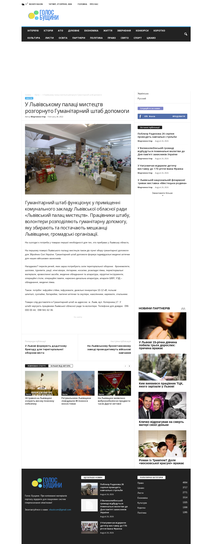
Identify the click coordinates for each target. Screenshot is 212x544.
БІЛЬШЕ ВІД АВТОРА (60, 366)
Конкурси (142, 30)
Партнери (78, 37)
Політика (96, 37)
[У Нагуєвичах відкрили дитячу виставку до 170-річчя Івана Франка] (89, 527)
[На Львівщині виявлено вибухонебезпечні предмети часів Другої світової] (114, 383)
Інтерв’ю (33, 30)
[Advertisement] (106, 66)
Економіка (91, 30)
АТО (60, 30)
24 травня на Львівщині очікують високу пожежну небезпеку (39, 401)
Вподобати (179, 116)
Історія (48, 30)
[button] (185, 34)
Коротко (159, 30)
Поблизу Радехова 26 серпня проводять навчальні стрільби (157, 135)
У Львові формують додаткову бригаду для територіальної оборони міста (46, 349)
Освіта (63, 37)
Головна (82, 4)
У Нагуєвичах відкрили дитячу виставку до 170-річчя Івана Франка (160, 167)
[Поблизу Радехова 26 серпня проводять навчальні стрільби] (89, 489)
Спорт (138, 37)
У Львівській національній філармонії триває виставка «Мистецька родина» (162, 181)
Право (112, 37)
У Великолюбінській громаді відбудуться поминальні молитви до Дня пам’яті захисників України (161, 151)
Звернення (124, 30)
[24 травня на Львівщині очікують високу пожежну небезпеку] (41, 383)
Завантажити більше (162, 193)
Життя (107, 30)
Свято (125, 37)
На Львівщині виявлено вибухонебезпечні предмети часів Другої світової (114, 401)
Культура (33, 37)
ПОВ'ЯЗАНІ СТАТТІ (37, 366)
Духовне (73, 30)
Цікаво (151, 37)
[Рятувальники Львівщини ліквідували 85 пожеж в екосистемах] (78, 383)
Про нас (94, 4)
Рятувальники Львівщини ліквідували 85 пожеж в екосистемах (76, 401)
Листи (49, 37)
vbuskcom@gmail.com (60, 509)
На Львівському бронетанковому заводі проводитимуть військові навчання (109, 349)
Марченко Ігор (38, 116)
